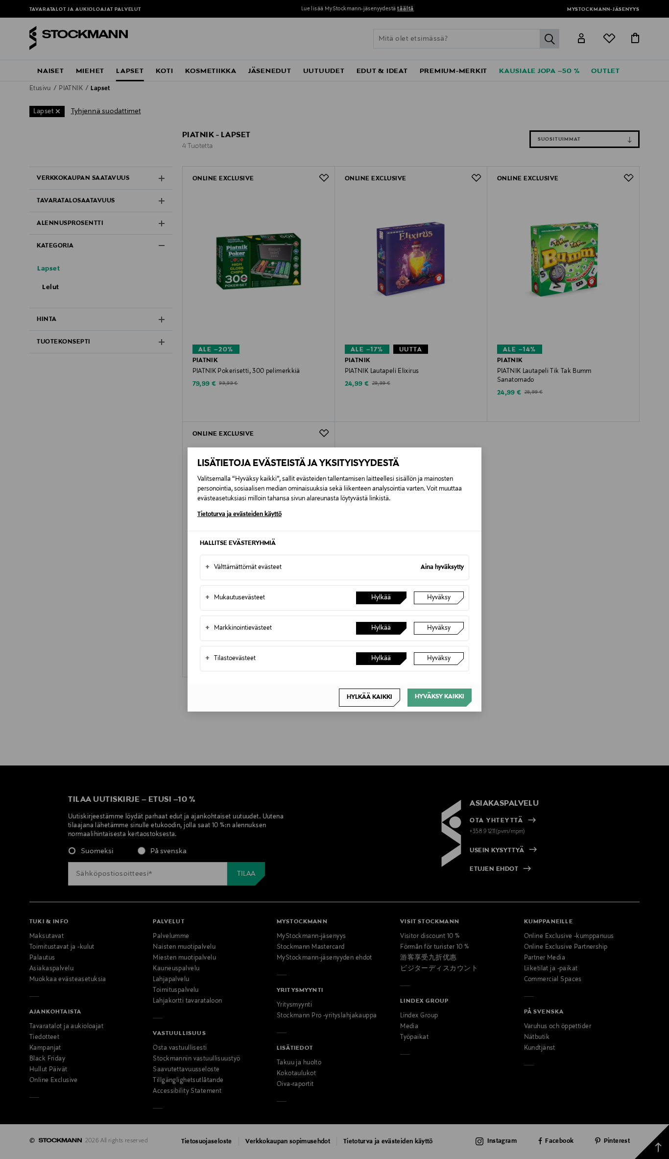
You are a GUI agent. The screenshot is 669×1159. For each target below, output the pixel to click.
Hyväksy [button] (439, 597)
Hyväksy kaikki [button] (439, 696)
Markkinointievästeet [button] (238, 628)
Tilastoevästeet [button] (230, 658)
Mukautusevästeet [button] (235, 597)
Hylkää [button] (381, 597)
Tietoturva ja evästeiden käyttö (239, 514)
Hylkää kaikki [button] (369, 697)
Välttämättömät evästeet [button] (243, 567)
